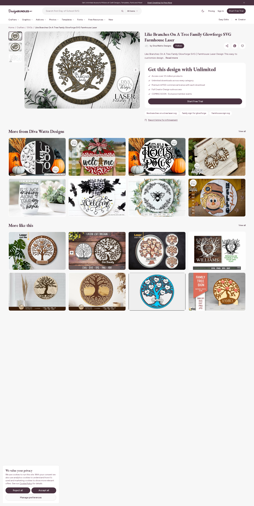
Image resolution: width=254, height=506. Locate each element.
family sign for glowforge (194, 113)
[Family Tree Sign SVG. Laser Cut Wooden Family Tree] (216, 292)
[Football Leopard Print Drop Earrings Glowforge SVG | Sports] (216, 157)
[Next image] (136, 70)
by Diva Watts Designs (160, 46)
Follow (178, 46)
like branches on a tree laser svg (162, 113)
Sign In (221, 11)
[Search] (122, 11)
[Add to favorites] (242, 46)
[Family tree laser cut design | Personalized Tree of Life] (97, 251)
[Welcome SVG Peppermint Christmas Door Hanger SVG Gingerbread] (97, 157)
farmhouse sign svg (220, 113)
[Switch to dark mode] (202, 11)
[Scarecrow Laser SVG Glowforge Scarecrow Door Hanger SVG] (216, 198)
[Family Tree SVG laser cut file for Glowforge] (37, 251)
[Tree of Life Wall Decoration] (97, 292)
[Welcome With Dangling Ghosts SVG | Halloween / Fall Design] (97, 198)
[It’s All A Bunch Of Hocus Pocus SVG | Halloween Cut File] (157, 157)
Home (11, 27)
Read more (172, 57)
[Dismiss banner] (244, 2)
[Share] (227, 46)
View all (242, 131)
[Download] (55, 141)
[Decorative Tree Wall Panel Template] (37, 292)
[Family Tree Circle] (157, 292)
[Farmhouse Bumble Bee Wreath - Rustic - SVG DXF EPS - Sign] (157, 198)
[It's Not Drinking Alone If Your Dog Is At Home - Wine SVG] (37, 198)
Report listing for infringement (163, 120)
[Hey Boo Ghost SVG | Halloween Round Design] (37, 157)
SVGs (29, 27)
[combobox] (82, 11)
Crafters (21, 27)
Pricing (211, 11)
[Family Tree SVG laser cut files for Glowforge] (157, 251)
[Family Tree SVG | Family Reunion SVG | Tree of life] (216, 251)
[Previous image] (29, 70)
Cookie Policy (26, 483)
